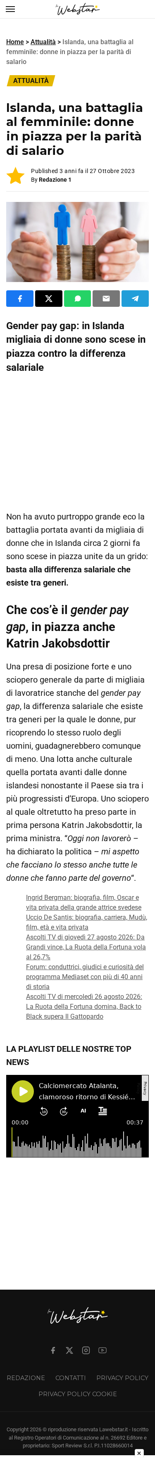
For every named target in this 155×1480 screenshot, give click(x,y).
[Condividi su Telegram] (135, 298)
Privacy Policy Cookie (77, 1394)
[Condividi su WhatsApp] (77, 298)
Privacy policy (122, 1378)
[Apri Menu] (10, 9)
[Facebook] (53, 1350)
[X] (69, 1350)
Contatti (70, 1378)
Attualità (43, 42)
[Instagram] (86, 1350)
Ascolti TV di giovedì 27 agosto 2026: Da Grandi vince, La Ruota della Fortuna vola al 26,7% (86, 947)
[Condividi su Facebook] (19, 298)
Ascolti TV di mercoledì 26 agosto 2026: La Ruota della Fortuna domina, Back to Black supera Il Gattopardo (84, 1006)
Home (15, 42)
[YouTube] (102, 1350)
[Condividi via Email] (106, 298)
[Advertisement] (77, 442)
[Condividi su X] (48, 298)
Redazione (26, 1378)
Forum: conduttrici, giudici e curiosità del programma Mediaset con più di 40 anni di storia (85, 977)
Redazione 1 (55, 179)
